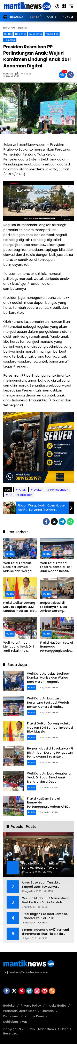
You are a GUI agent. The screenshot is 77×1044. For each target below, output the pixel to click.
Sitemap (47, 1011)
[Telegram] (62, 521)
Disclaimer (11, 1016)
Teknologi (9, 40)
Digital (38, 490)
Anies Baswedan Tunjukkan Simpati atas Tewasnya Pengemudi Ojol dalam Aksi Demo (42, 885)
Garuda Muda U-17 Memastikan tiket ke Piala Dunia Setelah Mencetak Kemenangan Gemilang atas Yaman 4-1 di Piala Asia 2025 (45, 900)
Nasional (20, 34)
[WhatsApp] (70, 521)
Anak (22, 490)
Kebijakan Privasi (15, 1022)
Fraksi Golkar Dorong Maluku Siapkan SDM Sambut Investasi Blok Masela (19, 607)
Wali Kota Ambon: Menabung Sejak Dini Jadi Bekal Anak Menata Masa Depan (18, 647)
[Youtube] (44, 991)
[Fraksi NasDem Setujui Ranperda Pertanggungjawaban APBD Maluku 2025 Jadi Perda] (57, 628)
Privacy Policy (31, 1005)
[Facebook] (46, 521)
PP (10, 495)
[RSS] (52, 991)
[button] (57, 6)
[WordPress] (29, 991)
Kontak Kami (34, 1016)
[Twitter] (54, 521)
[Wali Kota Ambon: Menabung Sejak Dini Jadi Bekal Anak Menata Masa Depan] (20, 628)
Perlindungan (59, 490)
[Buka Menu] (64, 6)
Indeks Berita (56, 1005)
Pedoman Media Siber (19, 1011)
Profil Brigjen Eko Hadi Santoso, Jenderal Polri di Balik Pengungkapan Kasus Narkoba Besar (45, 916)
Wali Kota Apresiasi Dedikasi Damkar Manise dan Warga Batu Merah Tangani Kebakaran (18, 567)
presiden (26, 495)
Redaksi (8, 74)
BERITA (7, 34)
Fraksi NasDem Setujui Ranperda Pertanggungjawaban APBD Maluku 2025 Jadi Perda (56, 647)
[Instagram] (37, 991)
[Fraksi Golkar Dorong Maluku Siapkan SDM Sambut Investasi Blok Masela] (20, 588)
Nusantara (35, 34)
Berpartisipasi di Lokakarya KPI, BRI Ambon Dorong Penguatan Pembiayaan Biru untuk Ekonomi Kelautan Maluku (53, 607)
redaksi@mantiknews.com (29, 972)
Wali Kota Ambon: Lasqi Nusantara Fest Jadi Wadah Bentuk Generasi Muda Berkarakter (56, 567)
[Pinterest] (21, 991)
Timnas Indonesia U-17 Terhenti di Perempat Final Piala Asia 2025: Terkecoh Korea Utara (45, 932)
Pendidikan (52, 34)
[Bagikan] (70, 74)
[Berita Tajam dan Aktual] (27, 6)
